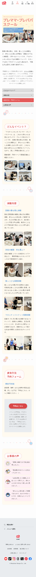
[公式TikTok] (10, 558)
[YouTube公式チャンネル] (5, 558)
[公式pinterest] (26, 558)
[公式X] (22, 558)
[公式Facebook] (30, 558)
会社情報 (9, 548)
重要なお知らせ (9, 544)
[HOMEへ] (4, 3)
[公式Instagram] (14, 558)
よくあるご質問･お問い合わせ (22, 544)
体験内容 (6, 95)
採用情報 (16, 548)
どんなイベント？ (9, 90)
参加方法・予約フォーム (12, 100)
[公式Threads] (18, 558)
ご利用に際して (14, 553)
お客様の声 (7, 105)
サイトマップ (22, 553)
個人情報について (24, 548)
